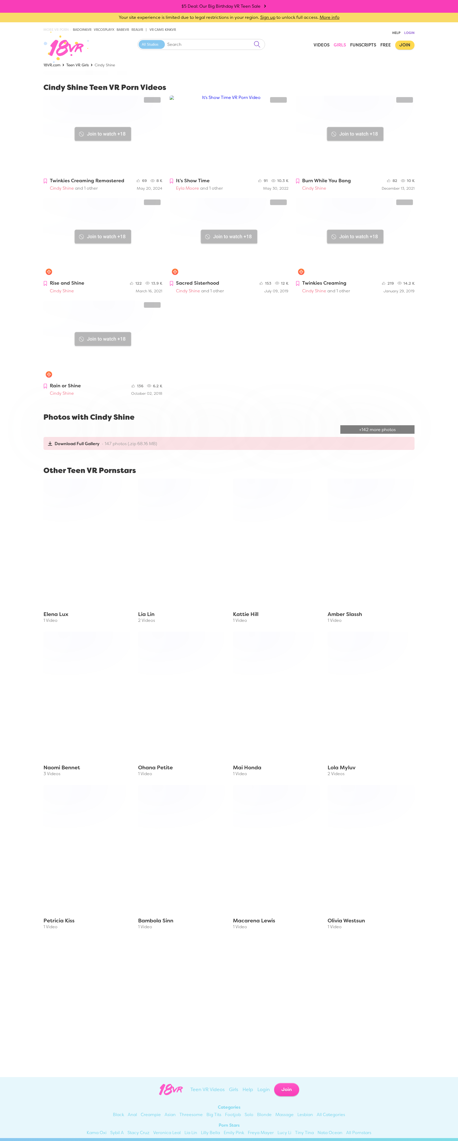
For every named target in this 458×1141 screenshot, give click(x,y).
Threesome (191, 1114)
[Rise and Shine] (102, 237)
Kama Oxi (97, 1132)
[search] (257, 44)
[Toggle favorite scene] (45, 181)
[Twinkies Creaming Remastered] (102, 135)
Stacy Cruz (138, 1132)
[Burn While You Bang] (355, 135)
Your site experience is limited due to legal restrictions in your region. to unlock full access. (219, 17)
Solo (249, 1114)
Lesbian (305, 1114)
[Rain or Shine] (102, 340)
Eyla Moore (187, 188)
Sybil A (117, 1132)
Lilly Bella (210, 1132)
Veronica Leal (167, 1132)
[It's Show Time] (229, 135)
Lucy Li (284, 1132)
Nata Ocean (330, 1132)
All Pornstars (358, 1132)
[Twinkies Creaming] (355, 237)
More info (330, 17)
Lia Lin (190, 1132)
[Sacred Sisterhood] (229, 237)
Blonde (264, 1114)
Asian (170, 1114)
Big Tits (213, 1114)
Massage (284, 1114)
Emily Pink (234, 1132)
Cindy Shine (62, 188)
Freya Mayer (261, 1132)
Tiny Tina (304, 1132)
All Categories (331, 1114)
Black (118, 1114)
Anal (132, 1114)
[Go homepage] (62, 47)
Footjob (233, 1114)
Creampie (151, 1114)
